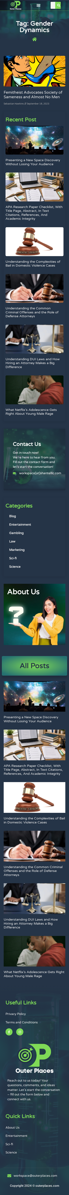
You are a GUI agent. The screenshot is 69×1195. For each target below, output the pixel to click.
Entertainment (20, 525)
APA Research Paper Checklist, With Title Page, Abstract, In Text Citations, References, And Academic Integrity (34, 213)
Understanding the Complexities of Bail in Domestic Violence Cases (33, 264)
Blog (12, 516)
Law (12, 541)
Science (15, 567)
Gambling (16, 533)
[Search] (58, 5)
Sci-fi (13, 558)
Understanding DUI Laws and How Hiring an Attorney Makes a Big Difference (33, 363)
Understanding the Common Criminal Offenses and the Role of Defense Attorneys (32, 312)
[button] (38, 5)
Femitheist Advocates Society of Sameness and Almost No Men (33, 94)
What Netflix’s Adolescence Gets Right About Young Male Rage (31, 412)
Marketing (17, 550)
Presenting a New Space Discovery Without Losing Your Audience (33, 162)
